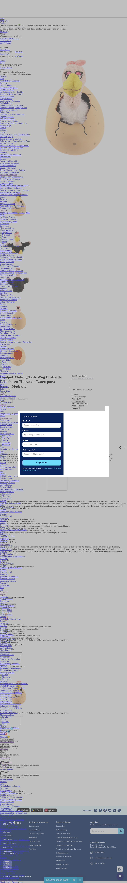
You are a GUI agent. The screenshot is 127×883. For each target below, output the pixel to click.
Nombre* (26, 421)
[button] (107, 408)
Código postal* (28, 450)
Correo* (25, 431)
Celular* (25, 440)
